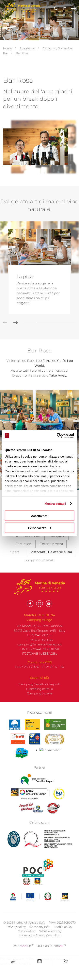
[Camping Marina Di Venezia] (55, 724)
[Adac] (32, 724)
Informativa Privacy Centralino (39, 935)
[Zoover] (18, 738)
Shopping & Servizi (39, 560)
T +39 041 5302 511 (39, 635)
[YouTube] (49, 604)
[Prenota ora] (39, 961)
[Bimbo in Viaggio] (54, 738)
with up (23, 946)
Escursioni (24, 544)
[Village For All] (58, 793)
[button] (12, 322)
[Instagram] (39, 604)
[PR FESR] (39, 896)
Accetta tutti (39, 516)
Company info (39, 927)
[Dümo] (53, 808)
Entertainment (51, 544)
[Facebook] (30, 604)
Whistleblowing (50, 931)
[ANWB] (34, 738)
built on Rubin (52, 946)
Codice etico (26, 931)
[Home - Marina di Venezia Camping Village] (22, 8)
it (64, 8)
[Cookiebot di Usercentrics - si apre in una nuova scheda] (56, 435)
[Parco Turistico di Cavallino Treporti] (37, 779)
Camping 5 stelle (39, 693)
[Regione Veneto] (30, 793)
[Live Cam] (66, 961)
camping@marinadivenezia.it (39, 644)
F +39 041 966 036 (40, 640)
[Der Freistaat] (31, 808)
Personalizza (37, 527)
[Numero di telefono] (13, 961)
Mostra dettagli (55, 503)
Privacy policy (16, 927)
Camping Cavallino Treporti (39, 684)
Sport (14, 552)
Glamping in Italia (39, 689)
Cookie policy (62, 927)
